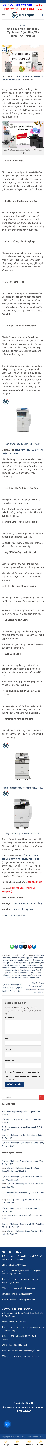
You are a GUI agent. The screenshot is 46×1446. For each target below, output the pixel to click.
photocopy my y (37, 968)
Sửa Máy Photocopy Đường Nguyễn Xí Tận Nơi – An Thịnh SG (22, 1232)
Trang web (9, 1061)
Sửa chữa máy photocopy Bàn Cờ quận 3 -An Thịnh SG (21, 1113)
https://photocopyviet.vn (13, 915)
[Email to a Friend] (25, 947)
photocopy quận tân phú (32, 970)
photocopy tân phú (26, 973)
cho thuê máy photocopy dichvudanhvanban (27, 958)
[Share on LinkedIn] (34, 947)
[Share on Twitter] (21, 947)
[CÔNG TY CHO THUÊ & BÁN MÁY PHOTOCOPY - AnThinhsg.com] (23, 15)
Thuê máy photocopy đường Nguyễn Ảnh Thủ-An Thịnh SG (22, 1129)
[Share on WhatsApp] (12, 947)
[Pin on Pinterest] (30, 947)
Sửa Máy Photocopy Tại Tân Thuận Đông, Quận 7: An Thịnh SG (23, 1136)
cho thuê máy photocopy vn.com (19, 968)
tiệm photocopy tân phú (30, 977)
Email (8, 1050)
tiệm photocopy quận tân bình (28, 975)
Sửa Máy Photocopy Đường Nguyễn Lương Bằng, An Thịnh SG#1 (23, 1144)
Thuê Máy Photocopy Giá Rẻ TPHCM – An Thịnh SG (22, 1217)
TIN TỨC (23, 25)
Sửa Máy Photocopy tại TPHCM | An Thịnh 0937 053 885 (22, 1185)
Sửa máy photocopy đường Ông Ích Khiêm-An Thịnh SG (21, 1121)
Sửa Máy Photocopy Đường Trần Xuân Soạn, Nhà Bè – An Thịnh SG (20, 1169)
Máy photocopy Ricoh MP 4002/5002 (23, 833)
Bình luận (9, 1018)
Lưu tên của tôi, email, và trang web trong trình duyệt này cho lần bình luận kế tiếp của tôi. (22, 1076)
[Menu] (3, 15)
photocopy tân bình (12, 973)
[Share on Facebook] (16, 947)
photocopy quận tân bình (14, 970)
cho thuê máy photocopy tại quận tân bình (25, 963)
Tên (7, 1039)
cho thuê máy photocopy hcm (13, 960)
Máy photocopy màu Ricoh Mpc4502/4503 (23, 788)
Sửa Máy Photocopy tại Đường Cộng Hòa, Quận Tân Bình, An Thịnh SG (12, 988)
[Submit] (41, 1097)
